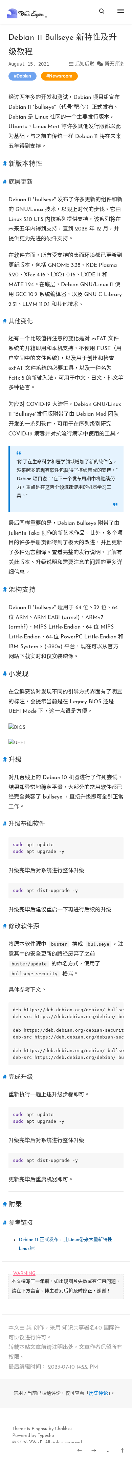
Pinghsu (39, 1429)
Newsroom (60, 76)
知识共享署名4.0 (82, 1328)
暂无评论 (114, 64)
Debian (24, 76)
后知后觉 (84, 64)
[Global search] (101, 12)
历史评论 (98, 1393)
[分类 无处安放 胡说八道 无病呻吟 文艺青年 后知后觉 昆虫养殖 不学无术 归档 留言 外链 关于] (122, 12)
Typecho (46, 1436)
